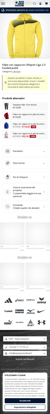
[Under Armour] (41, 322)
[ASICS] (19, 300)
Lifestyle (16, 71)
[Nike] (41, 311)
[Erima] (41, 300)
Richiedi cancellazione (25, 359)
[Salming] (19, 322)
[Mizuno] (30, 311)
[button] (25, 151)
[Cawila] (30, 300)
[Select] (30, 322)
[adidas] (8, 300)
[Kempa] (19, 311)
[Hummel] (8, 311)
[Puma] (8, 322)
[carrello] (46, 4)
